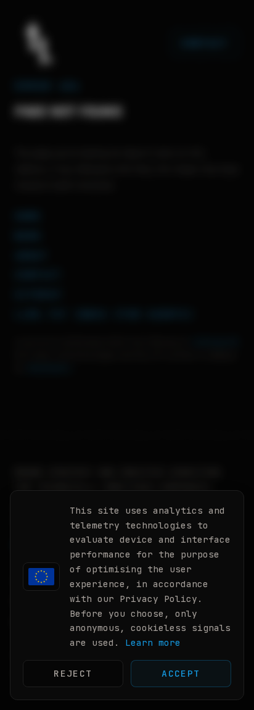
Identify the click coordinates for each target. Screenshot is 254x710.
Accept (181, 673)
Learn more (153, 642)
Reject (73, 673)
